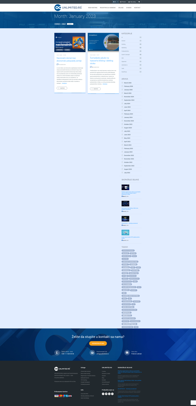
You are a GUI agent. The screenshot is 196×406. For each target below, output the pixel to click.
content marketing (130, 262)
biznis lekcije (126, 256)
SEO (131, 58)
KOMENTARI (62, 64)
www (136, 327)
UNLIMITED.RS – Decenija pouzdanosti (130, 223)
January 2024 (128, 117)
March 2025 (127, 93)
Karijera (104, 375)
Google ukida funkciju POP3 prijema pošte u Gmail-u (128, 396)
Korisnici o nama (106, 373)
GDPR (138, 267)
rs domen (67, 49)
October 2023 (128, 124)
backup (125, 253)
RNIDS (135, 281)
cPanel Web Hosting (85, 371)
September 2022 (129, 166)
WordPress (131, 72)
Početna (57, 24)
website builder (129, 318)
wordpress (129, 324)
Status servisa (105, 384)
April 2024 (127, 110)
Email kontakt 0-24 (102, 351)
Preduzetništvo (131, 51)
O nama (128, 8)
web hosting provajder (129, 310)
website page (125, 321)
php (124, 276)
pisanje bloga (131, 276)
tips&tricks (127, 301)
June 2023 (127, 135)
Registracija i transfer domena (88, 375)
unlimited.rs (126, 304)
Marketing (131, 47)
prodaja (125, 278)
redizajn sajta (134, 278)
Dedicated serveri (85, 378)
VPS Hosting (84, 380)
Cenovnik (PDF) (84, 393)
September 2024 (129, 100)
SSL (130, 298)
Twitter (106, 394)
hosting (135, 270)
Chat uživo (134, 351)
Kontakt (137, 8)
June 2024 (127, 107)
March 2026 (127, 83)
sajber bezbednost (129, 287)
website (127, 315)
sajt (139, 287)
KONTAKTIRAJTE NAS (98, 343)
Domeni (131, 40)
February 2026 (128, 86)
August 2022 (128, 169)
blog (134, 256)
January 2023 (128, 152)
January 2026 (128, 90)
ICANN (125, 273)
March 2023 (127, 145)
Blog (64, 24)
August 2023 (128, 128)
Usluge (120, 8)
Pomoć (124, 2)
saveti (126, 290)
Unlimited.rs (131, 65)
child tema (125, 258)
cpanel (125, 264)
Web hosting (92, 8)
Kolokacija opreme (85, 384)
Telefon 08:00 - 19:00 (67, 351)
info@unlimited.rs (103, 354)
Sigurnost (131, 61)
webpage (126, 313)
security (133, 290)
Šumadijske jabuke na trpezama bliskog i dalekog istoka (101, 61)
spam (124, 298)
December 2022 (129, 155)
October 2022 (128, 162)
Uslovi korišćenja (85, 398)
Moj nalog (133, 2)
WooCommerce (135, 321)
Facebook (103, 394)
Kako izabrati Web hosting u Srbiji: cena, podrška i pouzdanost (130, 208)
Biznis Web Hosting (85, 373)
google (126, 270)
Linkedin (109, 394)
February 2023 (128, 148)
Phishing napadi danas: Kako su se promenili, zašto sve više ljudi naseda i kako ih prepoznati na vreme (131, 193)
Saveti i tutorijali (131, 54)
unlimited (136, 301)
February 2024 (128, 114)
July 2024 (127, 103)
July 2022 (127, 173)
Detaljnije (64, 83)
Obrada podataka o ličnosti (87, 396)
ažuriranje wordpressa (128, 250)
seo (124, 293)
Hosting (131, 44)
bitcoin (133, 253)
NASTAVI (62, 88)
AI (131, 37)
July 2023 (127, 131)
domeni (126, 267)
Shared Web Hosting (131, 296)
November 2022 (129, 159)
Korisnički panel (106, 382)
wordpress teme (127, 327)
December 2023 (129, 121)
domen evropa (59, 49)
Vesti (131, 68)
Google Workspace (85, 382)
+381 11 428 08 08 (67, 354)
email (132, 267)
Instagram (112, 394)
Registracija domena (108, 8)
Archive (69, 24)
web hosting (128, 307)
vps (133, 304)
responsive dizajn (127, 281)
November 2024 (129, 97)
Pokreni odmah (136, 354)
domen (133, 264)
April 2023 (127, 141)
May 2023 (127, 138)
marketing (134, 273)
